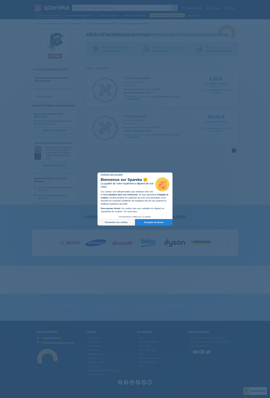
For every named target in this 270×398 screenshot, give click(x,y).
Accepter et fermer (154, 222)
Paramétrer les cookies (116, 222)
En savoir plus (130, 211)
